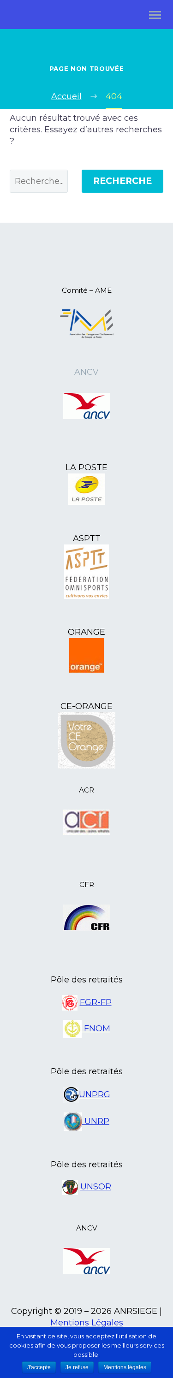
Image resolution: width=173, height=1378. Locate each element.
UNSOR (95, 1187)
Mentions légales (124, 1367)
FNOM (96, 1028)
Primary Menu (155, 15)
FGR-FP (96, 1002)
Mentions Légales (86, 1323)
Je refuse (77, 1367)
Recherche (122, 181)
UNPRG (94, 1094)
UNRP (95, 1121)
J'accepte (39, 1367)
